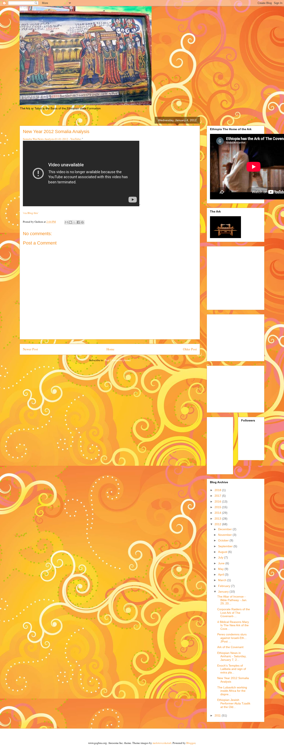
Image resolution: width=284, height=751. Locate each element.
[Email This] (66, 222)
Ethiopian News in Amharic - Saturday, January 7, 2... (231, 656)
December (225, 529)
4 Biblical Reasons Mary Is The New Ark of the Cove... (233, 625)
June (221, 563)
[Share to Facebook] (78, 222)
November (225, 534)
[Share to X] (74, 222)
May (221, 569)
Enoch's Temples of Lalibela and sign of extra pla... (231, 669)
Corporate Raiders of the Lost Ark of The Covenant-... (233, 613)
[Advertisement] (245, 277)
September (225, 546)
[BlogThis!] (70, 222)
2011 (218, 715)
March (222, 580)
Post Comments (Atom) (118, 360)
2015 (218, 507)
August (223, 551)
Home (110, 349)
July (221, 557)
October (224, 540)
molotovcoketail (162, 743)
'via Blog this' (30, 213)
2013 (218, 518)
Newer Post (30, 349)
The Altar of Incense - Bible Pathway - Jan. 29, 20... (232, 600)
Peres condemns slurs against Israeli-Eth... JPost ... (232, 638)
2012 (218, 524)
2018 (218, 490)
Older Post (190, 349)
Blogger (190, 743)
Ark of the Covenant (230, 647)
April (221, 574)
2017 (218, 495)
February (224, 586)
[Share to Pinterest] (82, 222)
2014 (218, 512)
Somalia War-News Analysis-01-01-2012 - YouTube (51, 139)
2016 (218, 501)
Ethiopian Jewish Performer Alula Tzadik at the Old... (233, 703)
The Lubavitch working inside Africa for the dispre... (232, 691)
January (224, 591)
